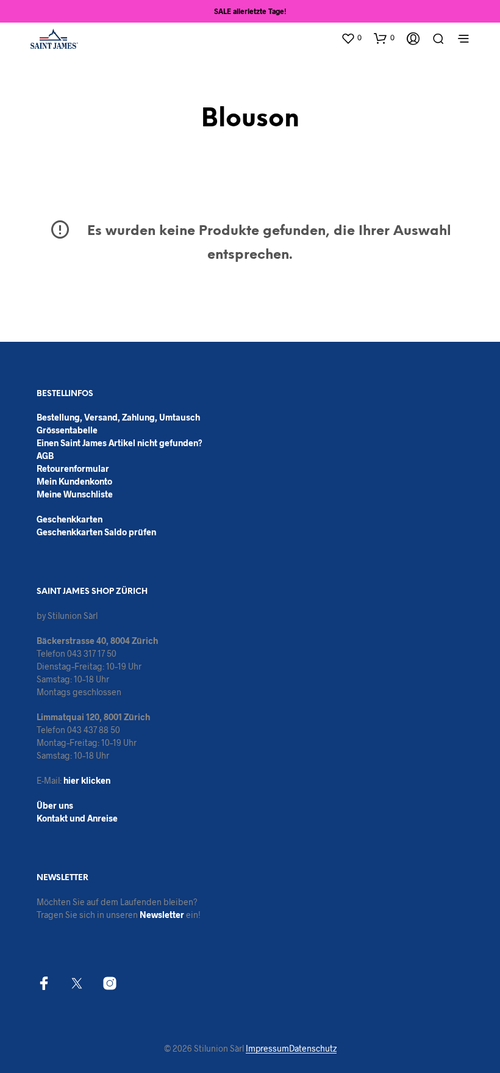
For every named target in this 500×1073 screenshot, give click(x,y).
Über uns (55, 805)
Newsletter (162, 914)
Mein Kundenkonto (74, 481)
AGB (45, 455)
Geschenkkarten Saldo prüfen (96, 532)
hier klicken (86, 780)
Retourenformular (73, 468)
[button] (351, 38)
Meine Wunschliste (75, 494)
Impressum (267, 1048)
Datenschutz (313, 1048)
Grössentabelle (67, 430)
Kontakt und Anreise (77, 818)
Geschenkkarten (69, 519)
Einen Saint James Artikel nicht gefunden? (119, 443)
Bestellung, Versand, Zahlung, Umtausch (118, 417)
